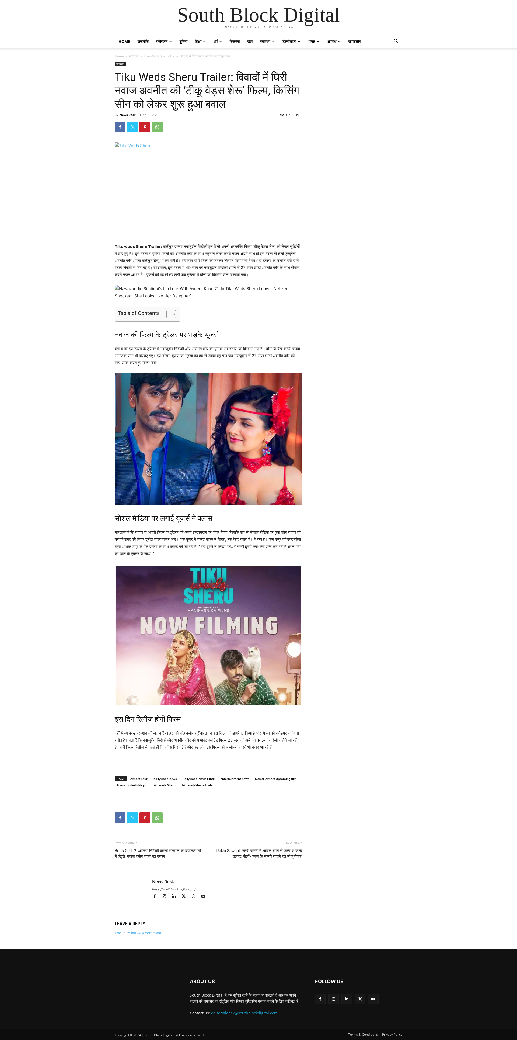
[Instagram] (167, 897)
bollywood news (165, 779)
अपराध (331, 41)
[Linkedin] (176, 897)
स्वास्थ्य (265, 41)
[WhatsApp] (157, 127)
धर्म (216, 41)
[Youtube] (205, 897)
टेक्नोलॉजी (289, 41)
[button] (395, 41)
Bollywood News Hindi (199, 779)
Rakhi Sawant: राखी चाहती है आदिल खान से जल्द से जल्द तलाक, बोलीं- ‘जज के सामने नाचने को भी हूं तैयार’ (259, 853)
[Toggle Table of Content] (168, 314)
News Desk (128, 115)
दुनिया (183, 41)
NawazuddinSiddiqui (131, 785)
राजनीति (143, 41)
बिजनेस (235, 41)
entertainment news (235, 779)
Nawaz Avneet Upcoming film (276, 779)
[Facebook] (120, 127)
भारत (311, 41)
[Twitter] (132, 127)
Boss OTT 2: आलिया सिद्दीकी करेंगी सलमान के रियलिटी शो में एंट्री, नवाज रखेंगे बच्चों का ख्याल (158, 853)
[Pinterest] (144, 127)
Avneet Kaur (139, 779)
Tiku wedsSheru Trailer (197, 785)
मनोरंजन (161, 41)
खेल (250, 41)
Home (124, 41)
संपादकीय (354, 41)
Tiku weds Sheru (164, 785)
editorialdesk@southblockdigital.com (244, 1012)
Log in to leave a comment (138, 933)
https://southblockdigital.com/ (173, 889)
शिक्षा (198, 41)
